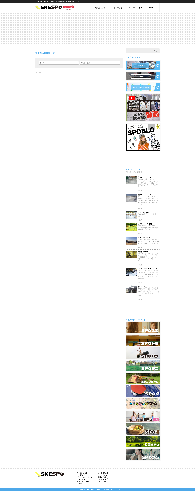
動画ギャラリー (83, 481)
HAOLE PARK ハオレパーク (147, 269)
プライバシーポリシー (85, 477)
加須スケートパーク (144, 195)
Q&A (151, 8)
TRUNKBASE (142, 286)
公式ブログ (102, 481)
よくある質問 (103, 473)
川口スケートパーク (144, 177)
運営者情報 (102, 477)
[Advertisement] (97, 28)
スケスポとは (117, 8)
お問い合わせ (103, 475)
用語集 (79, 484)
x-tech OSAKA (143, 251)
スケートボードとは (134, 8)
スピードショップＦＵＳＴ (147, 238)
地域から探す (100, 8)
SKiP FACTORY (143, 212)
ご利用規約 (81, 475)
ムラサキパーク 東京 (145, 224)
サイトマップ (103, 479)
